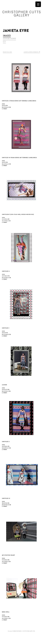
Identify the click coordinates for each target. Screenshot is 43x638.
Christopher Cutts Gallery (21, 13)
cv (4, 41)
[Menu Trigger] (38, 4)
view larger (21, 84)
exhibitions (9, 38)
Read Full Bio (7, 52)
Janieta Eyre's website (31, 52)
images (7, 35)
